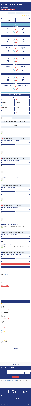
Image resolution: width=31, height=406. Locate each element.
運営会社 (2, 404)
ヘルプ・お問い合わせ (4, 401)
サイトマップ (3, 398)
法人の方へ (17, 398)
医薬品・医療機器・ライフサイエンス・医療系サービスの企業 (9, 380)
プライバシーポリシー (6, 404)
